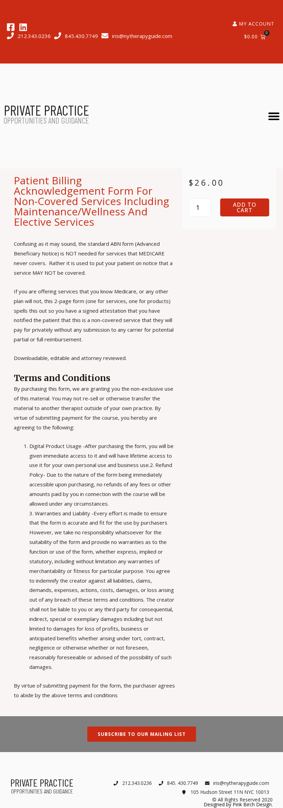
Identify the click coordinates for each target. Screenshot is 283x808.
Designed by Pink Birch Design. (238, 804)
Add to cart (244, 207)
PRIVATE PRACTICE (46, 110)
